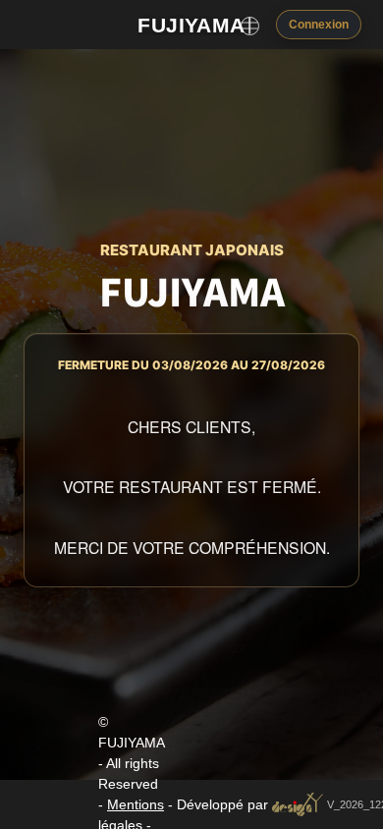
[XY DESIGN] (297, 804)
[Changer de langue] (249, 25)
